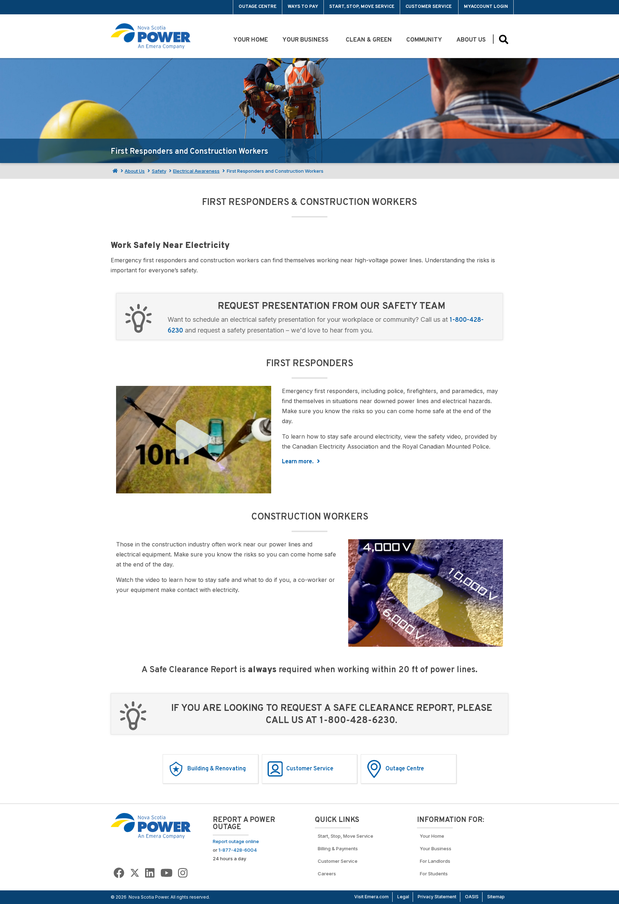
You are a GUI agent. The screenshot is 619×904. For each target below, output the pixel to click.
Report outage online (236, 841)
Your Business (306, 40)
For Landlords (435, 861)
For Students (434, 873)
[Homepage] (114, 171)
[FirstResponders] (193, 439)
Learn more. (298, 461)
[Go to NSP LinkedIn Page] (149, 873)
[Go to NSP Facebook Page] (119, 873)
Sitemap (496, 896)
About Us (471, 40)
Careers (327, 873)
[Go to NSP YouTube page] (167, 873)
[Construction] (425, 593)
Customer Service (429, 7)
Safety (159, 171)
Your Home (250, 40)
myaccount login (486, 7)
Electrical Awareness (196, 171)
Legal (403, 896)
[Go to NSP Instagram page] (182, 873)
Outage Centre (258, 7)
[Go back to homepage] (127, 7)
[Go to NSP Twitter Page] (134, 873)
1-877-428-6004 (238, 850)
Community (424, 40)
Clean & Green (369, 40)
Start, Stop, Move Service (361, 7)
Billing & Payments (338, 848)
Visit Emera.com (371, 896)
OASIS (472, 896)
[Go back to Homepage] (151, 825)
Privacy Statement (437, 896)
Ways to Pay (303, 7)
